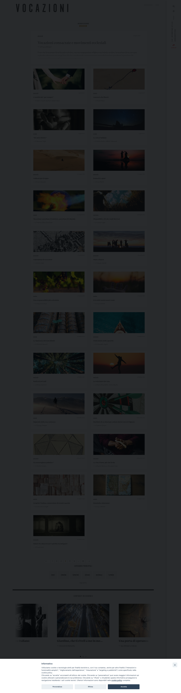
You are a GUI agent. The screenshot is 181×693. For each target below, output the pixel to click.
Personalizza (57, 687)
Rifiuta (90, 687)
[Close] (175, 665)
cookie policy (116, 680)
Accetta (124, 687)
